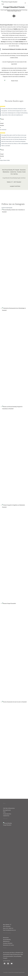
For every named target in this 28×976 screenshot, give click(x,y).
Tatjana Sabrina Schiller (5, 160)
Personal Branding (9, 169)
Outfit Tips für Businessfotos (9, 808)
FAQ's (4, 811)
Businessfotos (23, 169)
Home (3, 169)
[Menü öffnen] (25, 3)
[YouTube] (11, 963)
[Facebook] (4, 963)
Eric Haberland (3, 129)
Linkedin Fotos (6, 815)
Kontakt (24, 171)
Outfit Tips (15, 174)
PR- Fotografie (16, 169)
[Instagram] (8, 963)
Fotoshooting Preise (7, 813)
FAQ (12, 174)
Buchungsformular (7, 810)
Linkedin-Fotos (13, 171)
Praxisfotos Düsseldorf (7, 943)
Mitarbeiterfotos (6, 171)
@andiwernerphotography (7, 207)
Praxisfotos (19, 171)
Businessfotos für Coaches (8, 945)
